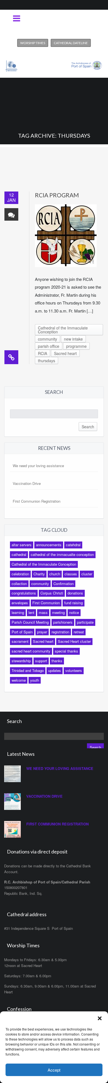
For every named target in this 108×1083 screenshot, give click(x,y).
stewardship (21, 660)
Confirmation (63, 583)
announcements (48, 544)
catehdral (73, 544)
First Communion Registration (36, 501)
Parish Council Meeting (30, 622)
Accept (54, 1070)
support (41, 660)
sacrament (20, 641)
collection (19, 583)
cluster (86, 573)
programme (76, 346)
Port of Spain (22, 631)
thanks (57, 660)
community (47, 339)
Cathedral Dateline (71, 43)
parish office (48, 346)
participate (85, 622)
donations (75, 593)
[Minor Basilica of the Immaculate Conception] (54, 64)
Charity (39, 573)
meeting (58, 612)
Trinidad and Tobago (28, 670)
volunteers (73, 670)
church (54, 573)
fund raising (73, 602)
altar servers (22, 544)
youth (34, 680)
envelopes (20, 602)
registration (60, 631)
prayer (42, 631)
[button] (99, 1018)
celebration (20, 573)
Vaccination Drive (27, 483)
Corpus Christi (51, 593)
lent (31, 612)
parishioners (63, 622)
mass (43, 612)
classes (71, 573)
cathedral (19, 554)
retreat (79, 631)
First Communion (46, 602)
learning (18, 612)
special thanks (66, 651)
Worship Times (32, 43)
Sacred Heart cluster (74, 641)
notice (74, 612)
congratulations (24, 593)
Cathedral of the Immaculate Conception (63, 329)
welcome (19, 680)
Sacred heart (65, 353)
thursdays (46, 360)
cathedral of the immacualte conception (62, 554)
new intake (73, 339)
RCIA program (57, 195)
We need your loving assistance (38, 465)
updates (54, 670)
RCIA (42, 353)
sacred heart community (31, 651)
